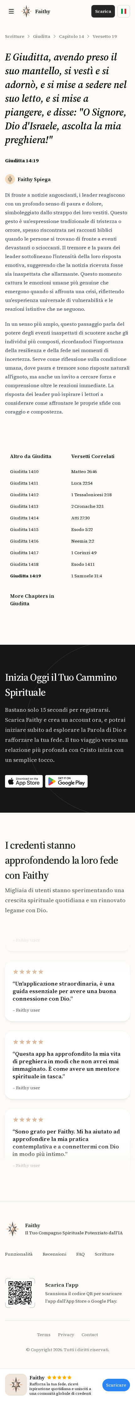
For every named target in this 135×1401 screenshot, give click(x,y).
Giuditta (41, 36)
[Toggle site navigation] (11, 11)
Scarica (103, 11)
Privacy (66, 1334)
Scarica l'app (61, 1284)
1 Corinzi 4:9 (83, 552)
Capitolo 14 (71, 36)
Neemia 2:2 (82, 541)
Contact (90, 1334)
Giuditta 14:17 (24, 552)
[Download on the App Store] (24, 781)
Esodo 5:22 (82, 529)
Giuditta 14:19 (25, 576)
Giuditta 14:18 (24, 564)
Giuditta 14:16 (24, 541)
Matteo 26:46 (84, 471)
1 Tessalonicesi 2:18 (91, 495)
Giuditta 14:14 (24, 518)
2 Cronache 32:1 (87, 506)
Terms (44, 1334)
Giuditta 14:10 (24, 471)
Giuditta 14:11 (24, 483)
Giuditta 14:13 (24, 506)
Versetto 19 (105, 36)
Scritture (14, 36)
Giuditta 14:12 (24, 495)
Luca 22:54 (81, 483)
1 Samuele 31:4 (86, 576)
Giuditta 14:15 (24, 529)
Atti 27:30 (80, 518)
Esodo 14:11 (83, 564)
